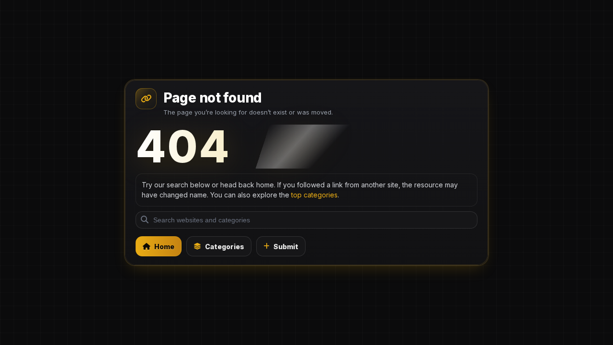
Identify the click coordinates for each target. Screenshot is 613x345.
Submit (285, 246)
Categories (224, 246)
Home (164, 246)
